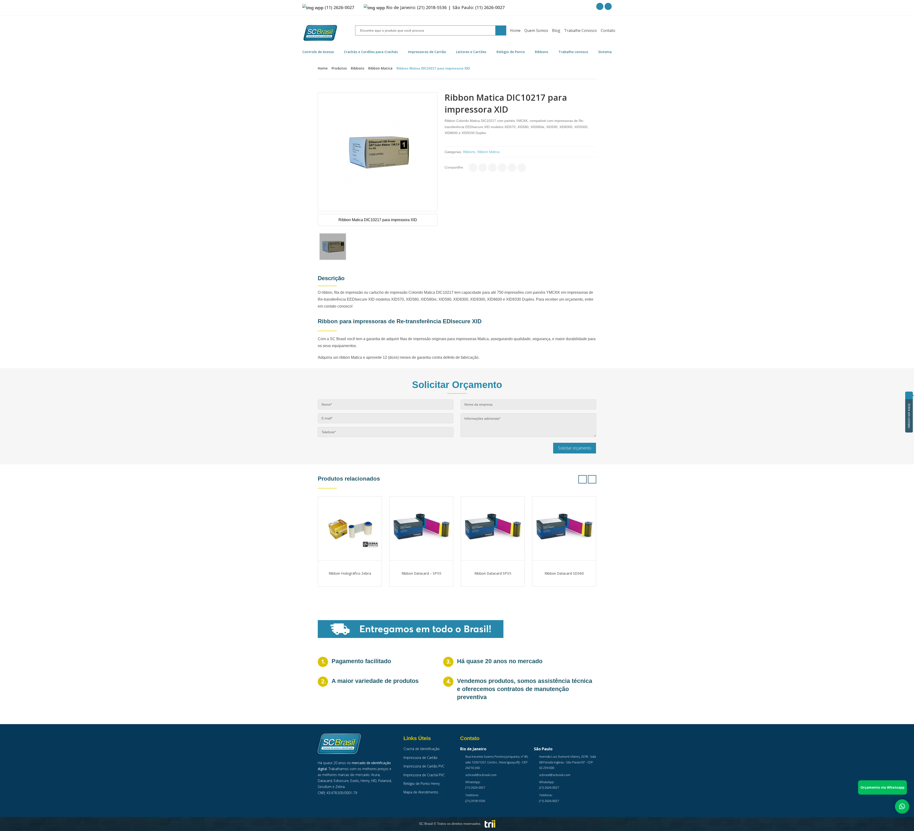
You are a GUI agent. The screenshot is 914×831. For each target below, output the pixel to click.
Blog (556, 30)
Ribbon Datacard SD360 (564, 573)
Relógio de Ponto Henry (421, 783)
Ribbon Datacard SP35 (492, 573)
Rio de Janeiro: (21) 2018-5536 (416, 7)
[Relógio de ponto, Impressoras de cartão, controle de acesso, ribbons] (320, 33)
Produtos (339, 68)
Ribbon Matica (380, 68)
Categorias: (453, 152)
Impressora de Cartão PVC (423, 766)
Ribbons (357, 68)
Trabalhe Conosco (580, 30)
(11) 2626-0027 (339, 7)
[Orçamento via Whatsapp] (902, 806)
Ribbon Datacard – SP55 (421, 573)
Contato (608, 30)
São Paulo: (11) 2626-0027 (478, 7)
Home (515, 30)
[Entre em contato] (909, 395)
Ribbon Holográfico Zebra (350, 573)
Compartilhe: (454, 167)
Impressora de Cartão (420, 757)
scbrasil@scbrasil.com (481, 775)
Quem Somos (536, 30)
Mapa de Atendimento (420, 792)
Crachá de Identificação (421, 748)
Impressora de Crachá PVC (424, 775)
